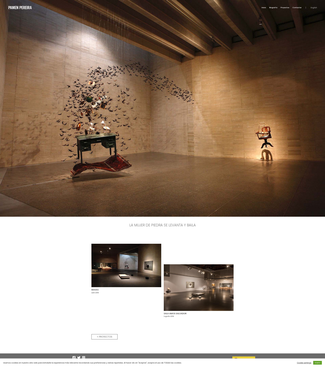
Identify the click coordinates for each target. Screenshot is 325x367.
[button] (104, 336)
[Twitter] (78, 357)
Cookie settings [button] (304, 363)
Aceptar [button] (317, 363)
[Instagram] (83, 357)
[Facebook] (74, 357)
